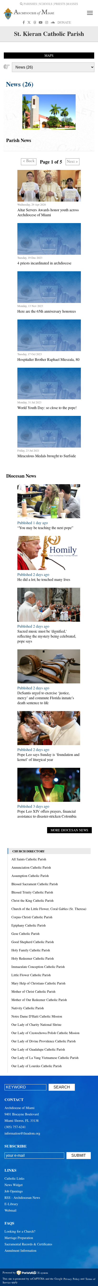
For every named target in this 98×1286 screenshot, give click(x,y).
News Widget (14, 1184)
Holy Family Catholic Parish (30, 950)
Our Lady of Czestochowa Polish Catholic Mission (45, 1033)
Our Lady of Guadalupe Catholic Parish (38, 1049)
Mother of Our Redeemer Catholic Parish (39, 999)
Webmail (10, 1210)
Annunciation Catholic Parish (31, 867)
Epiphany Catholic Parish (28, 925)
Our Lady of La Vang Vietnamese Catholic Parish (44, 1057)
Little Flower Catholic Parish (31, 975)
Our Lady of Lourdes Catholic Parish (36, 1066)
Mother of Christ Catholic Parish (33, 991)
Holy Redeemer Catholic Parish (32, 958)
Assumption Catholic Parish (30, 875)
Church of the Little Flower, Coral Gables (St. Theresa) (48, 908)
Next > (72, 161)
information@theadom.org (22, 1133)
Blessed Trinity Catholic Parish (32, 892)
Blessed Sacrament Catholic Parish (34, 884)
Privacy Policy (72, 1278)
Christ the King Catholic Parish (32, 900)
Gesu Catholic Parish (25, 933)
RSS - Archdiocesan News (22, 1197)
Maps (49, 55)
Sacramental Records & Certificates (28, 1244)
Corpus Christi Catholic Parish (31, 917)
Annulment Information (20, 1250)
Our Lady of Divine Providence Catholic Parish (43, 1041)
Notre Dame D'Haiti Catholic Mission (36, 1016)
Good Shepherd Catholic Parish (32, 942)
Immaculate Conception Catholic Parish (38, 966)
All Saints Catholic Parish (28, 859)
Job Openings (14, 1191)
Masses (72, 4)
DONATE (64, 22)
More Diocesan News (69, 830)
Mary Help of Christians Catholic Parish (38, 983)
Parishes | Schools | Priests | (45, 4)
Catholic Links (14, 1178)
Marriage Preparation (19, 1237)
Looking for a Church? (20, 1231)
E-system (43, 1272)
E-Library (11, 1204)
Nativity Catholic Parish (27, 1008)
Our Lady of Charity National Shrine (36, 1024)
